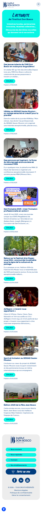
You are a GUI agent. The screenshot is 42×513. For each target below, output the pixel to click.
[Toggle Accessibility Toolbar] (4, 509)
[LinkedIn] (21, 480)
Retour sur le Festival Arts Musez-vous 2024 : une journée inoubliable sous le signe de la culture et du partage (20, 261)
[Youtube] (27, 480)
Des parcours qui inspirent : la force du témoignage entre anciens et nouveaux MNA (20, 162)
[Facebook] (14, 480)
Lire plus (9, 81)
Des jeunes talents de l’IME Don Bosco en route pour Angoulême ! (19, 65)
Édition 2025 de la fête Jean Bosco (20, 405)
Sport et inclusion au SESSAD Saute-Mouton (20, 359)
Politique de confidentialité (21, 493)
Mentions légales (21, 490)
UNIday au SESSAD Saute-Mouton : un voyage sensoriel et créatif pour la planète (21, 113)
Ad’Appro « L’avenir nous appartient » (15, 310)
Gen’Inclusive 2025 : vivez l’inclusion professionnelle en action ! (20, 210)
